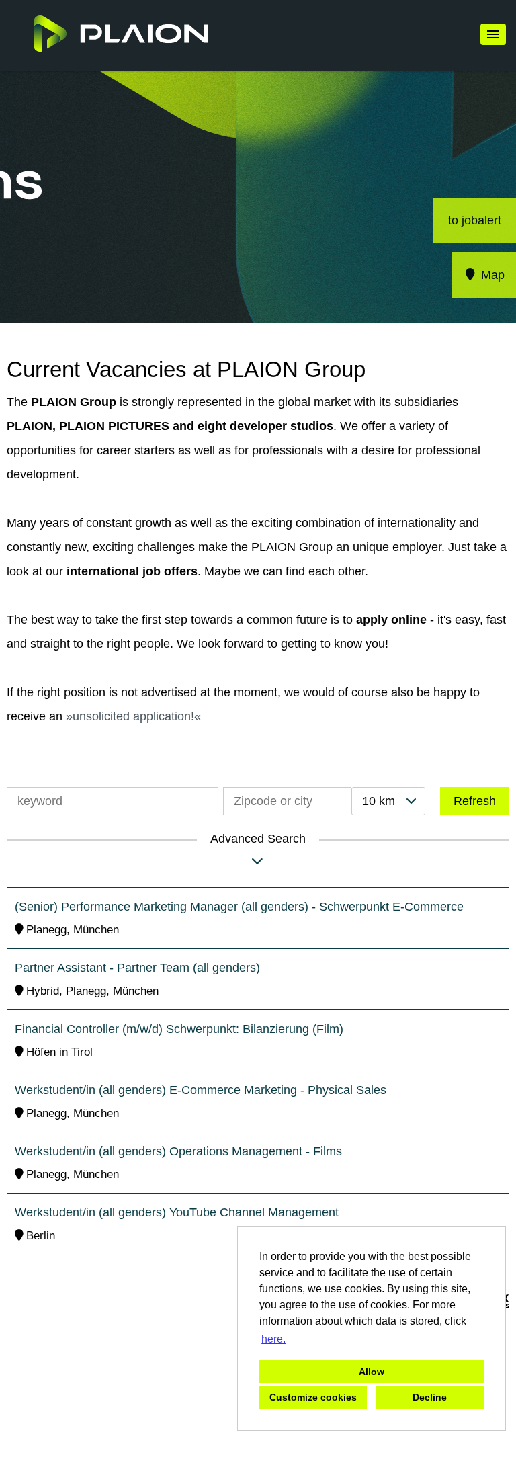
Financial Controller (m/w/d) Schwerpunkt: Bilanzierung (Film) (179, 1029)
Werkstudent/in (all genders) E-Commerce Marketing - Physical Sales (200, 1090)
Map (491, 275)
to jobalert (474, 220)
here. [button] (273, 1339)
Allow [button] (371, 1371)
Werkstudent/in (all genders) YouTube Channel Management (177, 1212)
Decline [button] (430, 1397)
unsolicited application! (133, 716)
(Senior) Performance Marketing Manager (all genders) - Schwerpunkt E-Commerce (239, 906)
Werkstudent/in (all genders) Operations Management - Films (178, 1151)
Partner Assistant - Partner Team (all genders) (137, 967)
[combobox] (388, 801)
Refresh (475, 801)
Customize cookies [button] (313, 1397)
